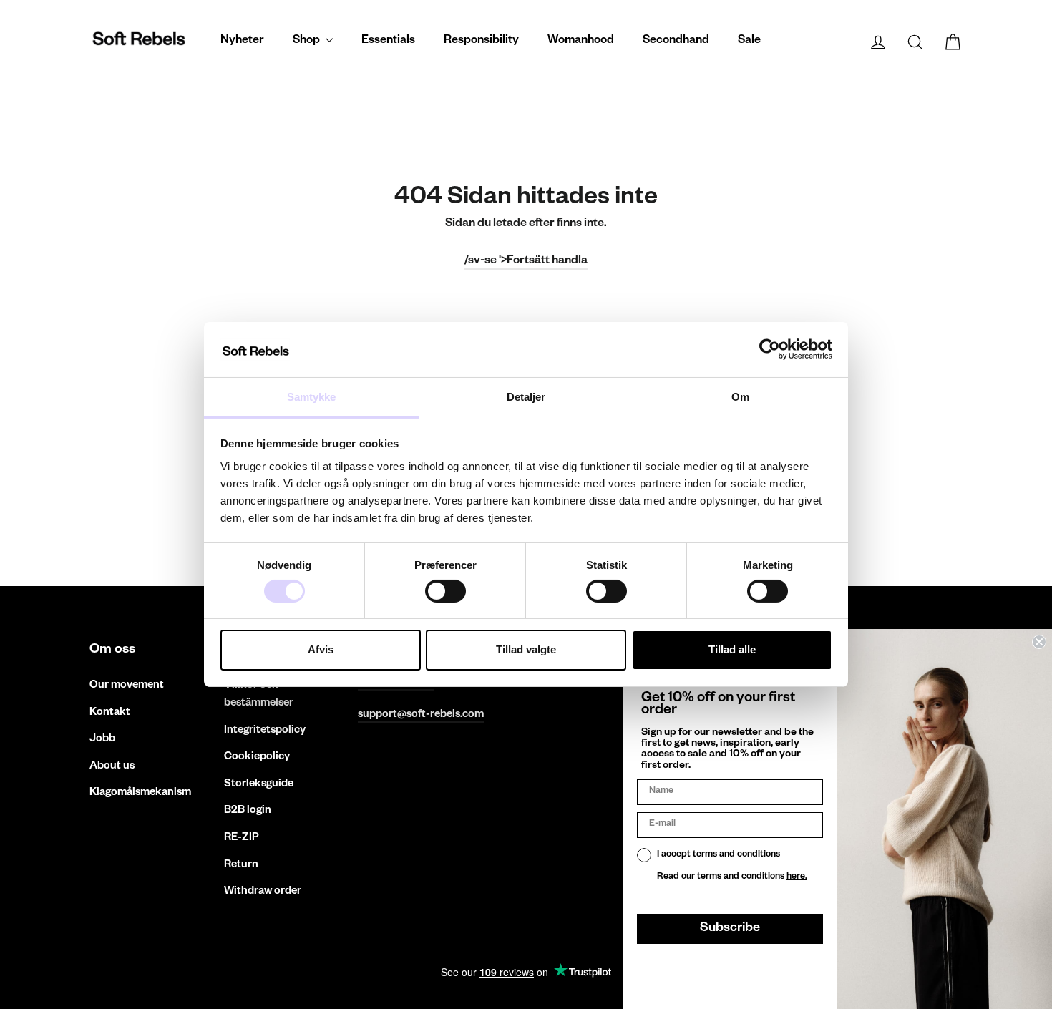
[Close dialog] (1039, 642)
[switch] (445, 591)
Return (241, 865)
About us (112, 767)
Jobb (102, 739)
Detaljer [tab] (526, 397)
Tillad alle (732, 649)
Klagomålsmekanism (140, 793)
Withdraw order (262, 892)
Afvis (320, 649)
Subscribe (730, 929)
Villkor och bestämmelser (258, 695)
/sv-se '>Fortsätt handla (526, 261)
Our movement (126, 686)
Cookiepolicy (257, 757)
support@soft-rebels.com (421, 715)
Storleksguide (258, 785)
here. (796, 877)
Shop (307, 41)
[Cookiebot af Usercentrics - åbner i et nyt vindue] (769, 349)
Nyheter (242, 41)
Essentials (388, 41)
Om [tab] (740, 397)
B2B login (247, 811)
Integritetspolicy (265, 731)
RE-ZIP (241, 838)
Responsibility (481, 41)
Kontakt (109, 713)
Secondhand (676, 41)
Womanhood (580, 41)
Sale (749, 41)
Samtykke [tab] (311, 397)
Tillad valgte (526, 649)
